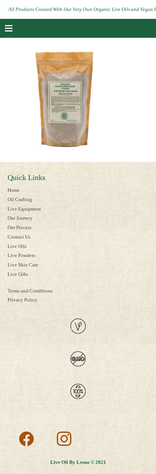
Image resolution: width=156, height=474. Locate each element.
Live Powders (21, 255)
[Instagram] (64, 439)
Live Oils (17, 246)
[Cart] (146, 28)
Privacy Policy (22, 300)
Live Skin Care (23, 265)
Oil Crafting (20, 199)
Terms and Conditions (30, 291)
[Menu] (9, 28)
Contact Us (19, 237)
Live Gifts (18, 274)
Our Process (19, 227)
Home (14, 190)
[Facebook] (26, 439)
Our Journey (20, 218)
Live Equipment (24, 209)
